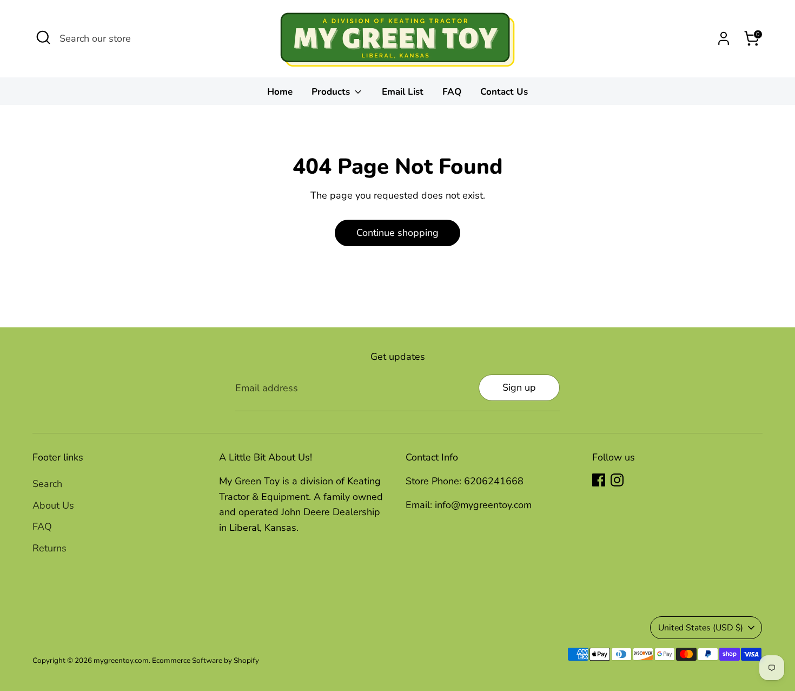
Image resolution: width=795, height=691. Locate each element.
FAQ (451, 91)
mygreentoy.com (121, 660)
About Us (53, 505)
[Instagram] (617, 479)
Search (47, 483)
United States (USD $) (700, 628)
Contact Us (504, 91)
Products (332, 91)
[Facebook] (598, 479)
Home (280, 91)
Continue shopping (397, 232)
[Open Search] (43, 37)
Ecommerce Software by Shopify (205, 660)
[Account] (723, 38)
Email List (402, 91)
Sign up (519, 387)
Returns (49, 548)
